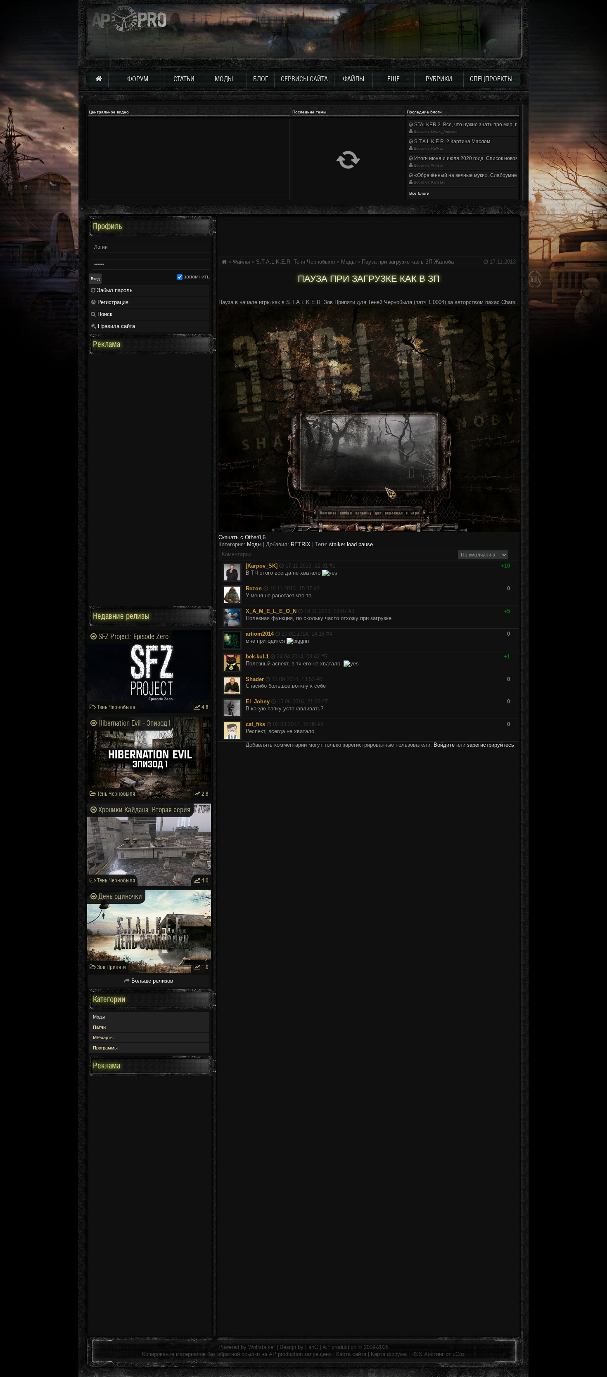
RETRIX (301, 544)
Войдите (444, 745)
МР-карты (103, 1037)
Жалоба (444, 262)
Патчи (99, 1027)
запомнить (197, 277)
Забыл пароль (114, 290)
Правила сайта (115, 326)
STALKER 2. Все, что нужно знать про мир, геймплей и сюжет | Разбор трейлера (507, 124)
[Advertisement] (368, 234)
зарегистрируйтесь (490, 745)
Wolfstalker (261, 1347)
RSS (416, 1354)
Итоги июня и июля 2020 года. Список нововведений (475, 158)
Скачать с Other (242, 537)
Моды (348, 262)
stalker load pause (351, 544)
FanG (312, 1347)
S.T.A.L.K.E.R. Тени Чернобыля (295, 262)
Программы (105, 1047)
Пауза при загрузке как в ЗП (397, 262)
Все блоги (419, 193)
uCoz (459, 1354)
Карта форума (389, 1354)
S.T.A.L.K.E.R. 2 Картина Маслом (451, 141)
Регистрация (112, 302)
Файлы (241, 262)
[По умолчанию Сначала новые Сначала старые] (483, 555)
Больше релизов (151, 981)
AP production (339, 1347)
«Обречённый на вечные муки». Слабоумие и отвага (475, 175)
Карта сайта (351, 1354)
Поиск (104, 314)
